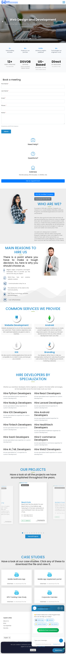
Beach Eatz (26, 502)
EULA (4, 623)
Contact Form (56, 644)
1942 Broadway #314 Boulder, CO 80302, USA (33, 175)
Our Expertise (7, 625)
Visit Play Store (28, 516)
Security (5, 628)
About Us (6, 621)
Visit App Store (28, 514)
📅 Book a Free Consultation (48, 630)
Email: (3, 98)
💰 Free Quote (53, 624)
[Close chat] (61, 608)
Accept (33, 650)
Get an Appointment (33, 181)
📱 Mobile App (39, 620)
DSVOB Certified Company (44, 194)
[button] (2, 21)
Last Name (5, 91)
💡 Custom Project (40, 624)
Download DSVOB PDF (42, 199)
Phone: (3, 105)
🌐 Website (49, 620)
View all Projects (33, 536)
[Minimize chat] (58, 608)
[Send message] (61, 641)
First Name (5, 84)
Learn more (41, 646)
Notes (3, 112)
